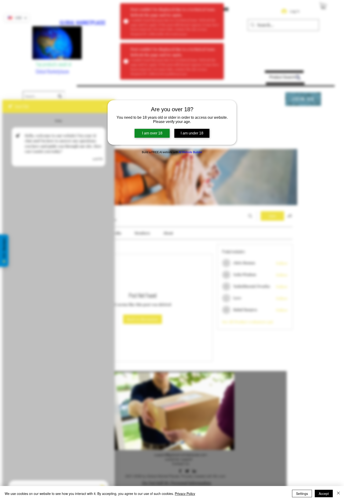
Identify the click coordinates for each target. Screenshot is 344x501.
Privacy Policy (185, 493)
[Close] (338, 493)
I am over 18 (152, 133)
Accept (324, 493)
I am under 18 (192, 133)
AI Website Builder (190, 152)
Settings (302, 493)
